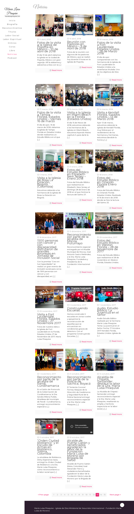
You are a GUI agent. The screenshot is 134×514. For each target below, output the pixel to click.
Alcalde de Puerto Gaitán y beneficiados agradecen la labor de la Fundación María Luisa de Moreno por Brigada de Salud (78, 450)
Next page (114, 495)
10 (86, 495)
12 (94, 495)
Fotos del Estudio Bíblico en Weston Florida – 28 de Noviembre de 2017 (108, 246)
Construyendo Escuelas (77, 309)
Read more (57, 70)
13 (97, 495)
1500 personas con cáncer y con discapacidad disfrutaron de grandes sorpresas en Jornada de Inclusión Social (48, 249)
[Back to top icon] (122, 505)
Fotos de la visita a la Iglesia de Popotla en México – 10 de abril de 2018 (49, 47)
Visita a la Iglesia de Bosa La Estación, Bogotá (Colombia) (49, 182)
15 (104, 495)
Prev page (44, 495)
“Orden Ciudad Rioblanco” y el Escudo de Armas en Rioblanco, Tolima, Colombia (48, 447)
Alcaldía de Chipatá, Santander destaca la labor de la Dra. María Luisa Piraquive (108, 382)
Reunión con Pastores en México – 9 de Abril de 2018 (77, 45)
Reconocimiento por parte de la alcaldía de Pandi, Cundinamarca (49, 381)
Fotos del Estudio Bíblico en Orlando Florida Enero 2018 (108, 182)
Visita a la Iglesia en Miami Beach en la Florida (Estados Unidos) (79, 116)
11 (90, 495)
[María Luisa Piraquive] (12, 9)
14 (101, 495)
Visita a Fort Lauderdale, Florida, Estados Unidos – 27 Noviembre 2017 (49, 319)
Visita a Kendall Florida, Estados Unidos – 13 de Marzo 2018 (108, 116)
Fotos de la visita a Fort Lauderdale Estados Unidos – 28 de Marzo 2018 (109, 48)
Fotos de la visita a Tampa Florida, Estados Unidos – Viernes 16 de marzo (49, 117)
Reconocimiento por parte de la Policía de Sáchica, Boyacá (79, 380)
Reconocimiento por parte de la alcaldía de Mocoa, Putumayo (79, 239)
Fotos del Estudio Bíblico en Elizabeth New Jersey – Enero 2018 (78, 174)
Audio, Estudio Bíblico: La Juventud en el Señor (108, 311)
